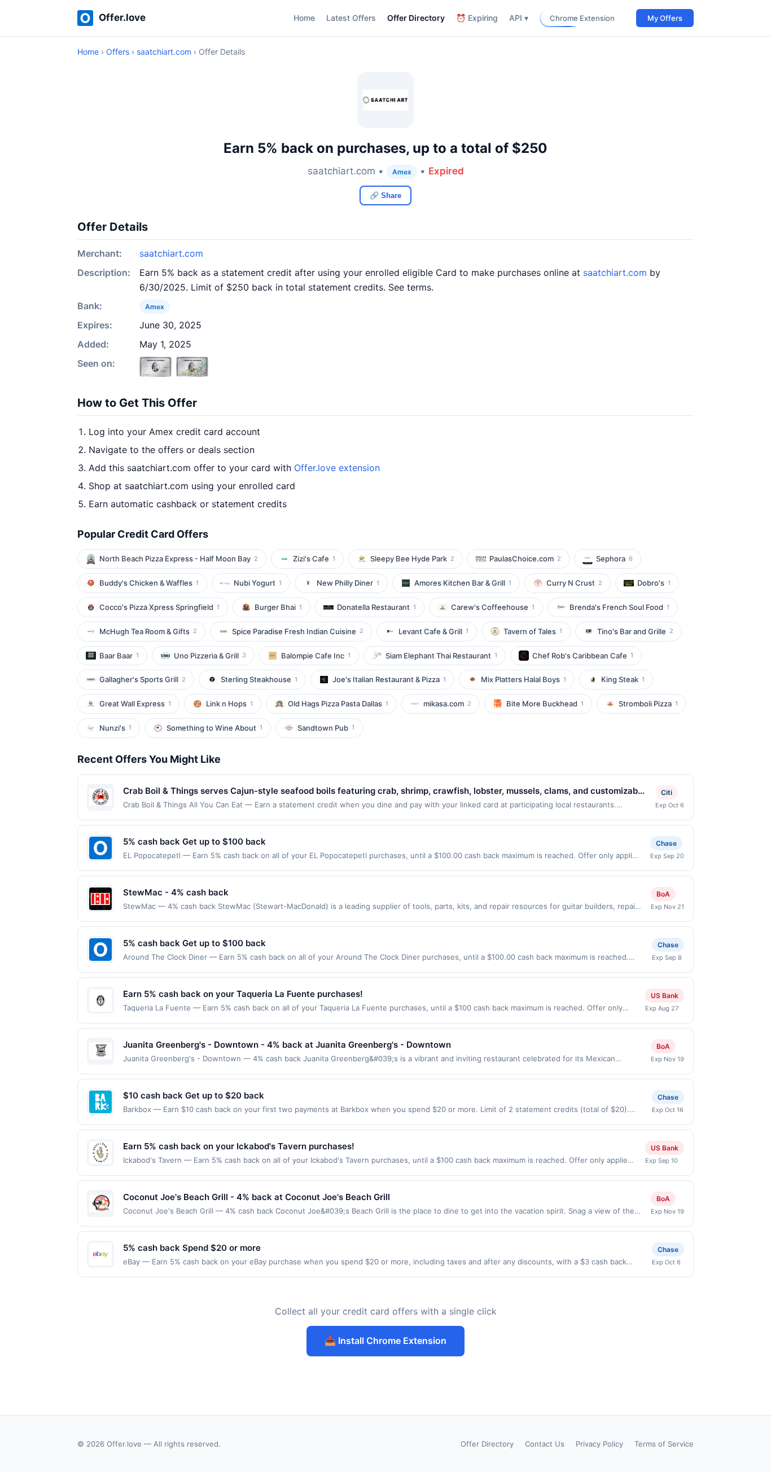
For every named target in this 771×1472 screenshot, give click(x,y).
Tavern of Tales (532, 631)
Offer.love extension (337, 467)
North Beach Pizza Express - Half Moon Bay (178, 558)
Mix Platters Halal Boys (523, 679)
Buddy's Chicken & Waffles (149, 582)
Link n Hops (229, 703)
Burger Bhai (278, 607)
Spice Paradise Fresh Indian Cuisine (297, 631)
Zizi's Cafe (314, 558)
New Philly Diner (348, 582)
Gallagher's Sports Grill (142, 679)
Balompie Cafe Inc (316, 655)
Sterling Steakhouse (259, 679)
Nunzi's (115, 727)
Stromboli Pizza (648, 703)
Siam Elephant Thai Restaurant (441, 655)
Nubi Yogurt (258, 582)
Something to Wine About (214, 727)
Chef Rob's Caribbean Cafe (582, 655)
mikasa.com (447, 703)
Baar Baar (119, 655)
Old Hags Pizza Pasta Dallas (338, 703)
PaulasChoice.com (525, 558)
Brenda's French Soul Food (619, 607)
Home (304, 18)
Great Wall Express (135, 703)
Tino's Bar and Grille (635, 631)
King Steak (623, 679)
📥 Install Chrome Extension (385, 1340)
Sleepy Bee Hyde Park (412, 558)
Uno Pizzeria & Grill (210, 655)
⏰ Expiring (477, 18)
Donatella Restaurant (376, 607)
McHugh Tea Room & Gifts (148, 631)
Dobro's (654, 582)
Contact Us (544, 1443)
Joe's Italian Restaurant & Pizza (389, 679)
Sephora (614, 558)
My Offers (664, 18)
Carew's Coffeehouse (493, 607)
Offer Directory (416, 18)
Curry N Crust (574, 582)
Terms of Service (664, 1443)
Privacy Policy (599, 1443)
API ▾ (518, 18)
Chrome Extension (582, 18)
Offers (117, 51)
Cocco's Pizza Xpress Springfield (159, 607)
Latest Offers (351, 18)
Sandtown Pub (325, 727)
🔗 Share (385, 195)
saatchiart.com (164, 51)
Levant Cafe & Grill (433, 631)
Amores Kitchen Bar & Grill (462, 582)
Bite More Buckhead (545, 703)
